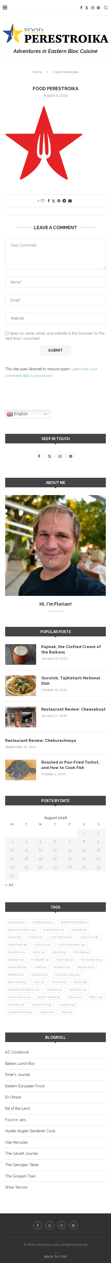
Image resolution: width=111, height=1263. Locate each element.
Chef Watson (61, 937)
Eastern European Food (24, 1086)
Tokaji (74, 997)
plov (39, 982)
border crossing (74, 922)
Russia (80, 982)
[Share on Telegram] (64, 201)
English (20, 414)
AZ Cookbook (17, 1052)
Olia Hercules (16, 1142)
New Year (17, 982)
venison (66, 1004)
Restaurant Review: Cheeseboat (73, 709)
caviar (14, 937)
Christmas (17, 944)
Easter (59, 952)
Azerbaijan (43, 922)
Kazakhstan (91, 959)
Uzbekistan (41, 1004)
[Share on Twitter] (53, 201)
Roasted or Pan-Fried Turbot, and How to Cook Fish (70, 765)
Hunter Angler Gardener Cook (30, 1131)
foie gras (81, 952)
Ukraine (16, 1004)
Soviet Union (49, 997)
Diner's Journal (17, 1075)
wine (66, 1012)
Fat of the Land (17, 1108)
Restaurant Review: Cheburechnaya (40, 740)
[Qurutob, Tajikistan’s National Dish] (20, 685)
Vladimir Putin (20, 1012)
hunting (65, 959)
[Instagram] (92, 7)
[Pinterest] (98, 7)
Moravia (16, 974)
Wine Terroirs (16, 1187)
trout (95, 997)
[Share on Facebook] (48, 201)
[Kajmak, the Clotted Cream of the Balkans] (20, 654)
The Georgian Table (21, 1165)
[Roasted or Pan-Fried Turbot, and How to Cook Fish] (20, 770)
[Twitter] (87, 7)
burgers (78, 929)
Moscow (39, 974)
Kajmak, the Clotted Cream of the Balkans (71, 649)
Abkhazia (16, 922)
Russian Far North (23, 989)
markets (62, 967)
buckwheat (53, 929)
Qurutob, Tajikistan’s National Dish (70, 681)
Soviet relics (19, 997)
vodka (46, 1012)
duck (39, 952)
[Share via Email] (70, 201)
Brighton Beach (22, 929)
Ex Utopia (13, 1097)
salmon (54, 989)
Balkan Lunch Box (20, 1063)
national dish (67, 974)
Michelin (86, 967)
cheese (35, 937)
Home (37, 72)
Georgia (15, 959)
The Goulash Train (20, 1176)
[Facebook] (81, 7)
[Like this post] (42, 201)
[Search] (105, 7)
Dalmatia (16, 952)
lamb (40, 967)
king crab (17, 967)
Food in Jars (15, 1120)
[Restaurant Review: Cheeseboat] (20, 717)
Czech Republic (71, 944)
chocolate (88, 937)
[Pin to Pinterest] (58, 201)
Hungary (40, 959)
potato (59, 982)
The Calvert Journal (21, 1153)
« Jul (9, 885)
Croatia (42, 944)
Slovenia (77, 989)
